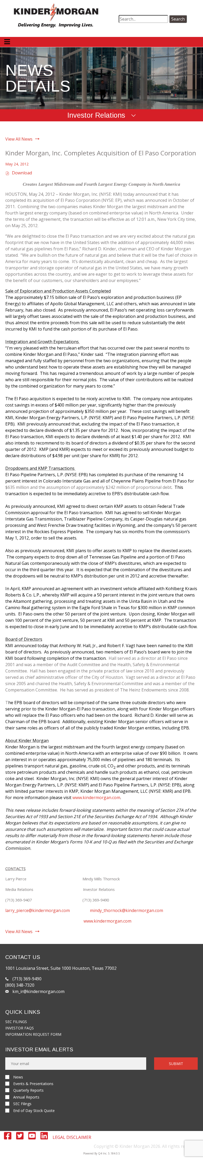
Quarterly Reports (28, 1090)
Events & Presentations (33, 1084)
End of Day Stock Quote (34, 1111)
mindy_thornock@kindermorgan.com (126, 910)
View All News (19, 139)
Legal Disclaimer (72, 1137)
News (18, 1077)
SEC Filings (16, 1021)
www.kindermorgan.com (96, 797)
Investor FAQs (19, 1027)
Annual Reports (26, 1097)
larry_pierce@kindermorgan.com (37, 910)
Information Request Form (33, 1034)
